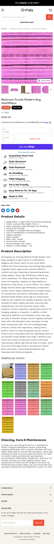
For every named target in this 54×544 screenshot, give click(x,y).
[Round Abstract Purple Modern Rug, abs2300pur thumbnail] (47, 90)
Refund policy (25, 533)
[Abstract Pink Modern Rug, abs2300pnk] (7, 407)
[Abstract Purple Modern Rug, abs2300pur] (20, 407)
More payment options (27, 152)
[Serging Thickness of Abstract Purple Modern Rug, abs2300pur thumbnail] (25, 90)
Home (4, 29)
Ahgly (6, 112)
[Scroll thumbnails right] (50, 89)
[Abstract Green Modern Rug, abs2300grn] (7, 389)
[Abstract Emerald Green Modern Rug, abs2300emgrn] (46, 371)
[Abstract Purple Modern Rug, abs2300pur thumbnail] (5, 90)
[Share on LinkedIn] (13, 210)
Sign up (38, 522)
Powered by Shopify (27, 539)
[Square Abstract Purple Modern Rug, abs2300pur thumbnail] (36, 90)
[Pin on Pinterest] (17, 210)
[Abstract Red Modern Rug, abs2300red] (33, 407)
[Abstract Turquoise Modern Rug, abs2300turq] (46, 407)
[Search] (49, 17)
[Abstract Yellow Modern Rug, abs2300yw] (7, 425)
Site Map (46, 533)
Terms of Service (10, 533)
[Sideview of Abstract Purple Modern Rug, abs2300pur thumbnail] (14, 90)
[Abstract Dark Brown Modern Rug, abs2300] (7, 371)
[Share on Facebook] (3, 210)
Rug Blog (37, 533)
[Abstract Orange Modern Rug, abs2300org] (46, 389)
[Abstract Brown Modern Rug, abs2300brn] (33, 371)
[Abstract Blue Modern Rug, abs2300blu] (20, 371)
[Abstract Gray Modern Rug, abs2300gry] (20, 389)
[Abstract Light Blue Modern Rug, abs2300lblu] (33, 389)
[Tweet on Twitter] (8, 210)
